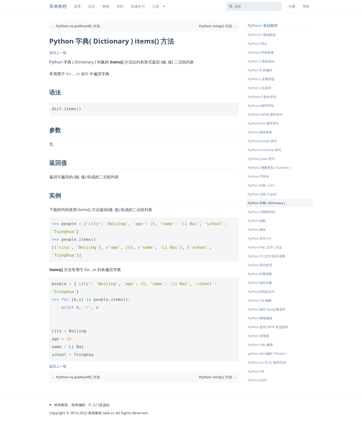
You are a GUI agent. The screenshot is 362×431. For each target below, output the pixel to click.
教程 (105, 6)
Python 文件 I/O (259, 238)
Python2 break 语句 (262, 141)
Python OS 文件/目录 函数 (266, 256)
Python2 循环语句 (261, 105)
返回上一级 (57, 52)
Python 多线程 (258, 336)
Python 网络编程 (260, 318)
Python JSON (257, 380)
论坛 (91, 6)
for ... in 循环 (77, 74)
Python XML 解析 (260, 344)
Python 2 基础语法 (261, 61)
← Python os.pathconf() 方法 (76, 26)
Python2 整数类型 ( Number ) (269, 167)
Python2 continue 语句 (264, 150)
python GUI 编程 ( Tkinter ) (267, 353)
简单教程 (58, 6)
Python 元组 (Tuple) (262, 194)
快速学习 (138, 6)
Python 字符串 (258, 176)
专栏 (120, 6)
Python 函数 (257, 220)
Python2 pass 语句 (261, 158)
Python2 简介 (257, 43)
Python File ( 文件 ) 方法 (265, 247)
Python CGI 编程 (260, 300)
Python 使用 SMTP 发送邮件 (268, 327)
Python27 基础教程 (262, 34)
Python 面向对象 (260, 282)
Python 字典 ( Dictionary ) (266, 203)
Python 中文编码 (260, 70)
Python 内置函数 (260, 274)
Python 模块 (257, 229)
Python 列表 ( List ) (261, 185)
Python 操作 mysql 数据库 (267, 309)
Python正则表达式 (261, 291)
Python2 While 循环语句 (265, 114)
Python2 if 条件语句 (262, 96)
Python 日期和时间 (261, 212)
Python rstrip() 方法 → (217, 26)
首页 (77, 6)
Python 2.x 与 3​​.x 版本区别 (267, 362)
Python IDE (256, 371)
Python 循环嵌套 (260, 132)
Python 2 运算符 (259, 88)
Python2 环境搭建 (261, 52)
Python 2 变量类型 (261, 79)
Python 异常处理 (260, 265)
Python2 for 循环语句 (263, 123)
